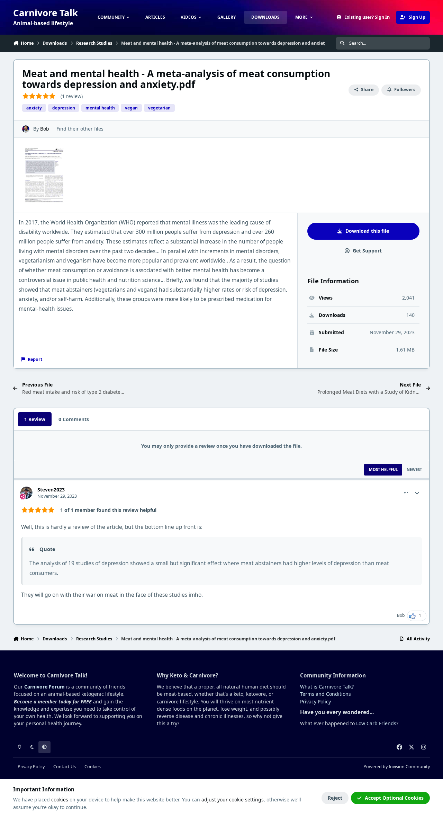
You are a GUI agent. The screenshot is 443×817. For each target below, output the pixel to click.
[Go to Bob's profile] (25, 129)
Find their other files (79, 128)
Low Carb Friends (376, 723)
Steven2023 (51, 489)
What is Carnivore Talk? (327, 686)
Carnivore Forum (44, 686)
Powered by (396, 767)
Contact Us (64, 767)
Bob (44, 128)
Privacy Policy (315, 701)
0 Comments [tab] (73, 419)
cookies (59, 799)
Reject (335, 797)
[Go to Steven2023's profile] (26, 493)
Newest (414, 469)
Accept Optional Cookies (394, 797)
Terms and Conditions (325, 694)
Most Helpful (383, 469)
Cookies (92, 767)
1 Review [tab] (34, 419)
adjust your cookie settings (232, 799)
